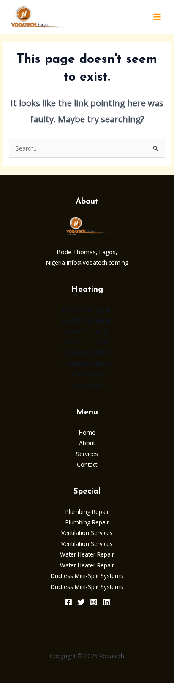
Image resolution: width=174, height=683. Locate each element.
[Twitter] (81, 602)
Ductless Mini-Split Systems (87, 576)
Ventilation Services (87, 533)
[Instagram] (94, 602)
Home (87, 432)
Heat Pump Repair (87, 310)
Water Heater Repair (87, 554)
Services (87, 454)
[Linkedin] (106, 602)
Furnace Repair (87, 374)
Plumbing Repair (87, 512)
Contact (87, 464)
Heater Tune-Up (87, 331)
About (87, 443)
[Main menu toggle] (157, 17)
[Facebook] (68, 602)
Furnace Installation (87, 352)
